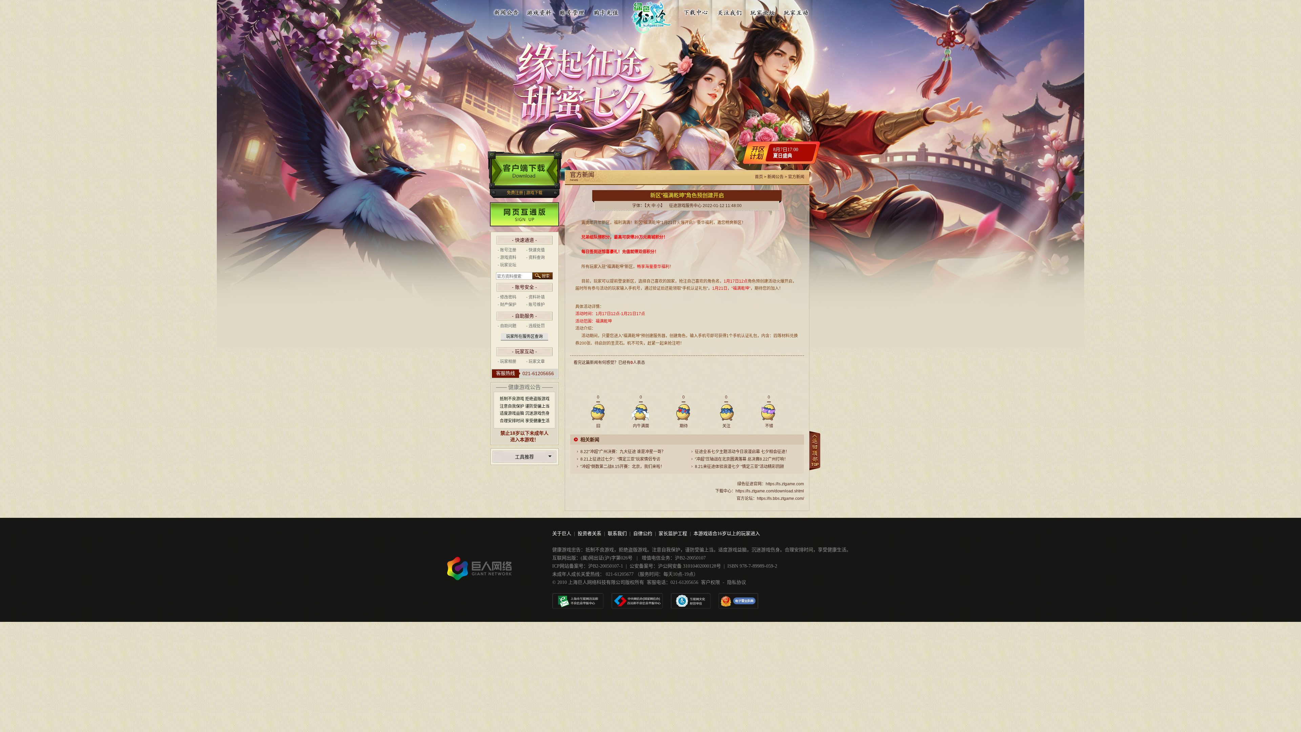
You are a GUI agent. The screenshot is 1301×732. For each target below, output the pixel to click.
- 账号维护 (535, 304)
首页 (759, 177)
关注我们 (729, 11)
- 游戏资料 (507, 257)
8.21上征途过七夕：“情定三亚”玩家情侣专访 (620, 459)
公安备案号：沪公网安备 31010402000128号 (675, 566)
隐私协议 (736, 582)
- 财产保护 (507, 304)
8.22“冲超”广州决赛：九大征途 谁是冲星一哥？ (622, 451)
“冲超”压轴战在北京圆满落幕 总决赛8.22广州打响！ (741, 459)
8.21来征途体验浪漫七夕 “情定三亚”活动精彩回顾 (739, 466)
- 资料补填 (535, 297)
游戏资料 (539, 11)
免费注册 (515, 192)
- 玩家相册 (507, 361)
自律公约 (642, 533)
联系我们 (617, 533)
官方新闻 (796, 177)
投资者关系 (589, 533)
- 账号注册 (507, 250)
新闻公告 (506, 11)
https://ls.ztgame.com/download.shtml (770, 491)
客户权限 (710, 582)
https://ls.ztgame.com (785, 484)
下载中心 (696, 11)
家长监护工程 (673, 533)
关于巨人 (561, 533)
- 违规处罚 (535, 326)
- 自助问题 (507, 326)
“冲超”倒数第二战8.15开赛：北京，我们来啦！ (622, 466)
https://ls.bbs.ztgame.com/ (780, 498)
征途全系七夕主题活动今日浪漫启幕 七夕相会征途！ (742, 451)
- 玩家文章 (535, 361)
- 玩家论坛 (507, 265)
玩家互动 (795, 11)
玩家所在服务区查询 (524, 336)
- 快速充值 (535, 250)
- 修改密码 (507, 297)
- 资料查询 (535, 257)
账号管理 (572, 11)
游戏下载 (534, 192)
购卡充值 (605, 11)
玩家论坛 (762, 11)
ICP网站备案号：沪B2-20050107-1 (587, 566)
